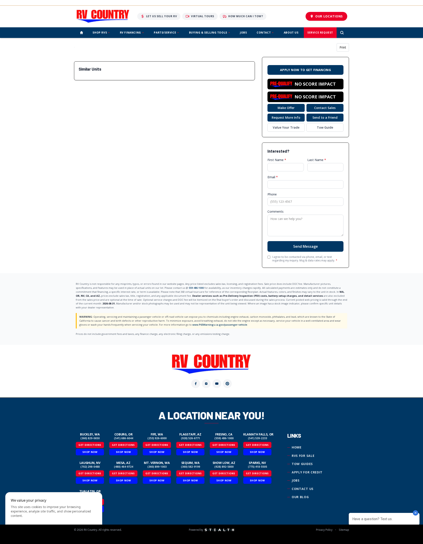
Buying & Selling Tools (208, 32)
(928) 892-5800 (224, 467)
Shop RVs (100, 32)
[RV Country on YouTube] (216, 383)
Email (272, 177)
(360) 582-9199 (190, 467)
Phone (272, 194)
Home (297, 447)
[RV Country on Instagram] (206, 383)
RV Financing (130, 32)
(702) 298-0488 (90, 467)
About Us (291, 32)
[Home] (81, 32)
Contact (264, 32)
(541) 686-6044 (123, 438)
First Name (276, 160)
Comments (275, 211)
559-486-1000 (196, 287)
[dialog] (53, 515)
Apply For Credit (307, 472)
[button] (305, 84)
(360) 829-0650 (90, 438)
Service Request (320, 32)
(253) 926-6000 (157, 438)
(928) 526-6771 (190, 438)
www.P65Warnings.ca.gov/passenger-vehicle (219, 324)
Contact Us (303, 489)
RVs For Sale (303, 456)
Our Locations (329, 16)
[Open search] (342, 32)
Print (343, 47)
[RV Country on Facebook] (195, 383)
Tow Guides (302, 464)
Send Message (305, 246)
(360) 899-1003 (157, 467)
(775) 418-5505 (257, 467)
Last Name (316, 160)
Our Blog (300, 497)
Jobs (243, 32)
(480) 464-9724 (123, 467)
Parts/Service (165, 32)
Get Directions (89, 444)
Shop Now (89, 452)
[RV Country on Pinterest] (227, 383)
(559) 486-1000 (224, 438)
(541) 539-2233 (257, 438)
